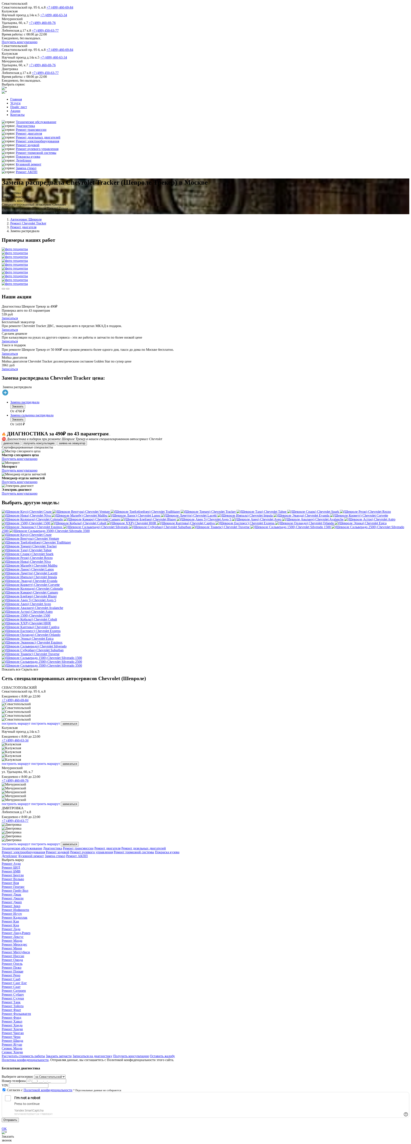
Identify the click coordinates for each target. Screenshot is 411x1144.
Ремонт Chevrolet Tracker (28, 223)
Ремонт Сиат (11, 987)
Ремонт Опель (12, 964)
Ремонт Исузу (12, 913)
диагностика (11, 443)
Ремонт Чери (11, 1037)
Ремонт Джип (12, 902)
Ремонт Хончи (12, 1029)
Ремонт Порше (12, 971)
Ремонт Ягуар (12, 1044)
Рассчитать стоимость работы (23, 1056)
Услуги (15, 103)
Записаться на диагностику (92, 1056)
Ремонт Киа (10, 925)
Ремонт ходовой (27, 145)
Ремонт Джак (11, 894)
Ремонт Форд (11, 1017)
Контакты (17, 114)
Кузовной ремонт (28, 164)
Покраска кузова (28, 156)
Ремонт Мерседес (14, 944)
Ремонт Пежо (11, 967)
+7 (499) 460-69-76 (42, 23)
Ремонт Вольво (13, 879)
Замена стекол (26, 168)
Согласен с (39, 1090)
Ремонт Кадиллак (14, 917)
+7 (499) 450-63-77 (45, 30)
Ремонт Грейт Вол (15, 890)
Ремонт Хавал (12, 1021)
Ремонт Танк (11, 1002)
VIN (5, 1085)
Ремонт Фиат (11, 1010)
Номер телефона (14, 1081)
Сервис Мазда (12, 1048)
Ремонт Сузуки (13, 998)
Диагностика (25, 126)
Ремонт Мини (12, 948)
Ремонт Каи (10, 921)
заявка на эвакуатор (72, 443)
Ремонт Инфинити (15, 910)
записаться (70, 723)
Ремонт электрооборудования (37, 141)
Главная (16, 99)
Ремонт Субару (13, 994)
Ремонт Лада (11, 929)
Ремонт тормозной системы (36, 153)
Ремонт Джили (13, 898)
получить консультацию (39, 443)
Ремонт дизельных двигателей (38, 137)
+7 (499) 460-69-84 (59, 7)
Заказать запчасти (59, 1056)
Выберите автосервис (17, 1076)
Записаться (10, 318)
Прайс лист (18, 107)
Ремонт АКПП (26, 172)
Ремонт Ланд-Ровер (16, 933)
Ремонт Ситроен (14, 990)
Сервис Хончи (12, 1052)
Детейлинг (24, 160)
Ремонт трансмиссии (31, 129)
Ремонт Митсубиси (16, 952)
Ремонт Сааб (11, 979)
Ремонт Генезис (13, 887)
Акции (15, 111)
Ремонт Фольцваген (16, 1014)
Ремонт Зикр (11, 906)
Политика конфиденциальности (25, 1060)
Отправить (10, 1120)
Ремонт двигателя (29, 133)
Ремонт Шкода (12, 1040)
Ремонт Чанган (13, 1033)
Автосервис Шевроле (26, 219)
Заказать (18, 406)
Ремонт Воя (10, 883)
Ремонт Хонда (12, 1025)
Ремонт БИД (11, 867)
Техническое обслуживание (36, 122)
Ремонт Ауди (11, 863)
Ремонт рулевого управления (37, 149)
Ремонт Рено (11, 975)
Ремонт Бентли (13, 875)
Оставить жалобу (162, 1056)
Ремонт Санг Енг (14, 983)
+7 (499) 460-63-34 (53, 15)
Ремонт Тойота (13, 1006)
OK (4, 1129)
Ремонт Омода (12, 960)
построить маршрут (16, 723)
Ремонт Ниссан (13, 956)
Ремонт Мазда (12, 940)
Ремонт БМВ (11, 871)
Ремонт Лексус (13, 937)
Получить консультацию (19, 42)
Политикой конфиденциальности (48, 1090)
